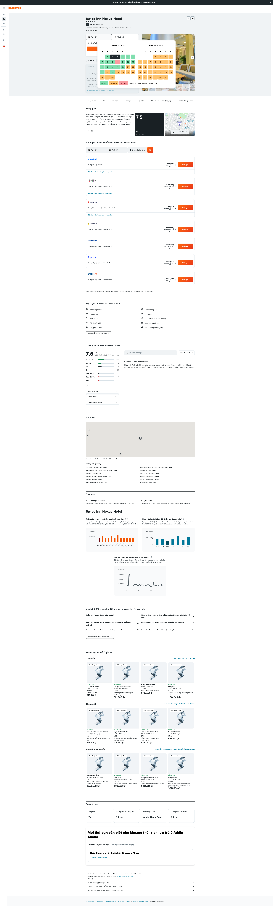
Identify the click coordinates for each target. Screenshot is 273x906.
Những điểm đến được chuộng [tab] (123, 845)
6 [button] (133, 57)
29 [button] (107, 77)
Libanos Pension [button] (174, 732)
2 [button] (112, 57)
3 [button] (117, 57)
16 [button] (112, 67)
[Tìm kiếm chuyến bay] (3, 14)
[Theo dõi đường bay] (3, 34)
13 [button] (133, 62)
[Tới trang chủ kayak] (14, 8)
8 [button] (107, 62)
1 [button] (107, 57)
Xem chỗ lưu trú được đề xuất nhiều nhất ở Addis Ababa (175, 749)
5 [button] (127, 57)
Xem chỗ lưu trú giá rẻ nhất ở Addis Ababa (179, 704)
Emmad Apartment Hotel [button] (122, 686)
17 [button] (117, 67)
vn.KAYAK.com (90, 901)
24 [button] (118, 72)
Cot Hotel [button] (171, 686)
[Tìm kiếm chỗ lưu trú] (3, 19)
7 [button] (102, 62)
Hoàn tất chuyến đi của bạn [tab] (99, 845)
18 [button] (123, 67)
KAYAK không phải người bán (99, 882)
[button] (270, 2)
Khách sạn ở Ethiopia (124, 901)
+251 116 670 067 (92, 30)
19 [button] (128, 67)
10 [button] (118, 62)
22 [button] (107, 72)
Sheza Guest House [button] (148, 684)
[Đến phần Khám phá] (3, 29)
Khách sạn (100, 901)
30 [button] (112, 77)
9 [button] (112, 62)
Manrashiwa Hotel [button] (93, 775)
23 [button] (112, 72)
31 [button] (165, 77)
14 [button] (102, 67)
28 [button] (102, 77)
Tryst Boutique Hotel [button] (121, 732)
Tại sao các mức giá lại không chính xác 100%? (105, 890)
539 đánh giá (98, 24)
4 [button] (122, 57)
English (153, 2)
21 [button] (102, 72)
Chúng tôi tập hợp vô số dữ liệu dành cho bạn (105, 886)
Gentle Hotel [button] (172, 777)
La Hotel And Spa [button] (93, 686)
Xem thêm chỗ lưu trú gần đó (184, 658)
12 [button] (128, 62)
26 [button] (128, 72)
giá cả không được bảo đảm (125, 876)
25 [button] (123, 72)
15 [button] (107, 67)
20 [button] (133, 67)
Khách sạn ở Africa (110, 901)
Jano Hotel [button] (117, 777)
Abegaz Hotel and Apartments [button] (97, 732)
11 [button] (122, 62)
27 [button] (133, 72)
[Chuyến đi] (3, 40)
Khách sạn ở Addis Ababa (99, 858)
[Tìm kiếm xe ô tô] (3, 23)
